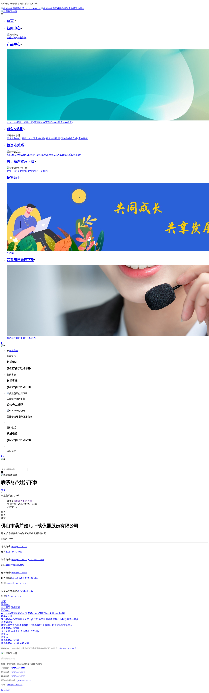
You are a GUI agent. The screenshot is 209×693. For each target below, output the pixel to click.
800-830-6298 (31, 578)
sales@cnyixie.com (15, 565)
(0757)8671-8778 (19, 546)
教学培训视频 (53, 138)
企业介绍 (11, 171)
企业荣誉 (32, 171)
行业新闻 (21, 37)
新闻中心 (13, 28)
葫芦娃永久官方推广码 (33, 138)
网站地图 (5, 690)
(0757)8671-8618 (19, 559)
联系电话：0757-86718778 (28, 8)
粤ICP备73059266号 (67, 648)
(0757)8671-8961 (36, 559)
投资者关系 (15, 145)
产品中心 (13, 44)
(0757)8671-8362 (25, 591)
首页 (10, 21)
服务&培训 (15, 129)
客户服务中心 (13, 138)
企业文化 (21, 171)
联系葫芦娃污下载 (20, 260)
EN (2, 343)
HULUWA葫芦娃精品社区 (20, 122)
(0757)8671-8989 (19, 572)
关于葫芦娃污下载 (20, 161)
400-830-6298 (17, 578)
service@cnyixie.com (16, 583)
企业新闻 (11, 37)
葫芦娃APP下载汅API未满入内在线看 (53, 122)
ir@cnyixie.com (13, 596)
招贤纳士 (13, 177)
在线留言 (31, 338)
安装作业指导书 (69, 138)
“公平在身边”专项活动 (47, 154)
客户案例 (83, 138)
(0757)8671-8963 (14, 552)
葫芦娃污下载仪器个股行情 (20, 154)
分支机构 (42, 171)
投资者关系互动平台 (74, 8)
